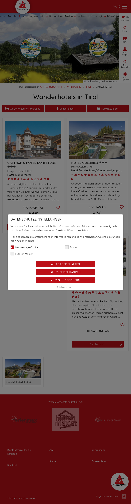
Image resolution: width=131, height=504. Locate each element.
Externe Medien (24, 253)
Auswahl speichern (65, 280)
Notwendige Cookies (27, 247)
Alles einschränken (65, 272)
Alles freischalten (65, 264)
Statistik (74, 247)
